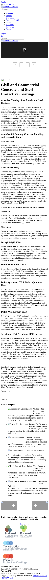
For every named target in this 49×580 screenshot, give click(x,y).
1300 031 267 (9, 4)
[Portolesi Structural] (9, 6)
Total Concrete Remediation (39, 467)
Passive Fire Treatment (38, 424)
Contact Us (5, 391)
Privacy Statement (40, 576)
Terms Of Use (7, 578)
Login (3, 2)
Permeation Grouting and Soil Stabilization (25, 455)
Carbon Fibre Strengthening (38, 410)
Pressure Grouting (33, 437)
